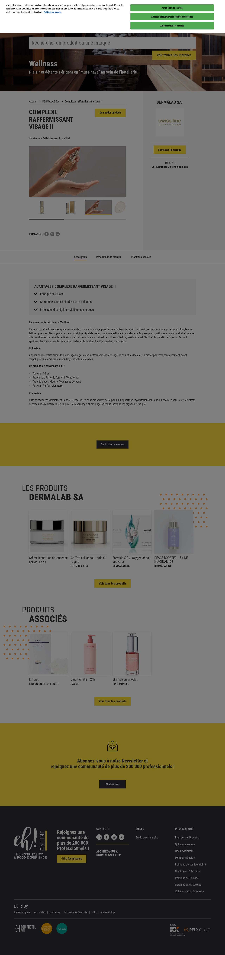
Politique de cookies (53, 12)
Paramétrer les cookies (172, 7)
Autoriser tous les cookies (172, 25)
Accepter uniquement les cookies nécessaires (172, 16)
